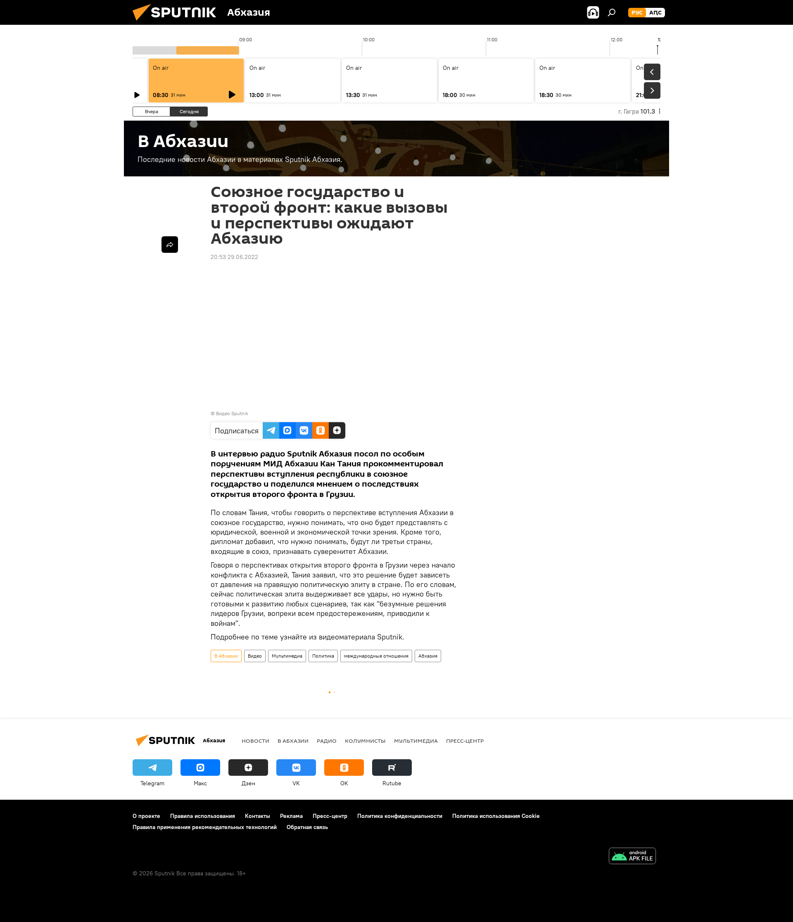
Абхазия (427, 656)
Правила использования (202, 816)
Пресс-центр (465, 740)
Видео (255, 656)
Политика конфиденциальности (399, 816)
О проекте (146, 816)
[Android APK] (632, 857)
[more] (169, 244)
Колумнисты (365, 740)
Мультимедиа (287, 656)
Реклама (291, 816)
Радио (327, 740)
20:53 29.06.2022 (234, 257)
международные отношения (376, 656)
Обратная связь (307, 827)
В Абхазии (226, 656)
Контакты (257, 816)
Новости (255, 740)
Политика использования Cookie (496, 816)
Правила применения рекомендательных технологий (205, 827)
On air (161, 67)
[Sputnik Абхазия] (177, 22)
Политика (323, 656)
